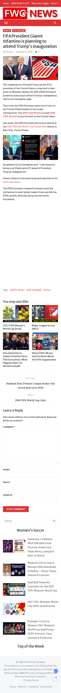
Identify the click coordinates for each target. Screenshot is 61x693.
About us (22, 686)
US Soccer (19, 30)
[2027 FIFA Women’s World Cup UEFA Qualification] (14, 609)
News (7, 30)
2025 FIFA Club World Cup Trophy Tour (26, 126)
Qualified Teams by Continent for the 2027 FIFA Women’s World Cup (42, 586)
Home (13, 686)
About (6, 3)
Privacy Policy (31, 680)
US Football (35, 289)
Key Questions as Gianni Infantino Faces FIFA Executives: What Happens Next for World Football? (15, 359)
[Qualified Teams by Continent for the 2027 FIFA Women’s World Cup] (14, 590)
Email (7, 482)
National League (40, 3)
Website (7, 495)
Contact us (33, 686)
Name (6, 469)
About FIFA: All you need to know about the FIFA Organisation (44, 356)
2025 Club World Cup (33, 112)
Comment (9, 427)
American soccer (11, 182)
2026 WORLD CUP (20, 3)
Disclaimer (46, 686)
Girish (9, 51)
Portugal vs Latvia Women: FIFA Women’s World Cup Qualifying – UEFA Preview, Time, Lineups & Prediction (41, 629)
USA (48, 289)
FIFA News (18, 289)
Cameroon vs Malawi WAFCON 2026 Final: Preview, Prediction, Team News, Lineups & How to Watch (41, 547)
